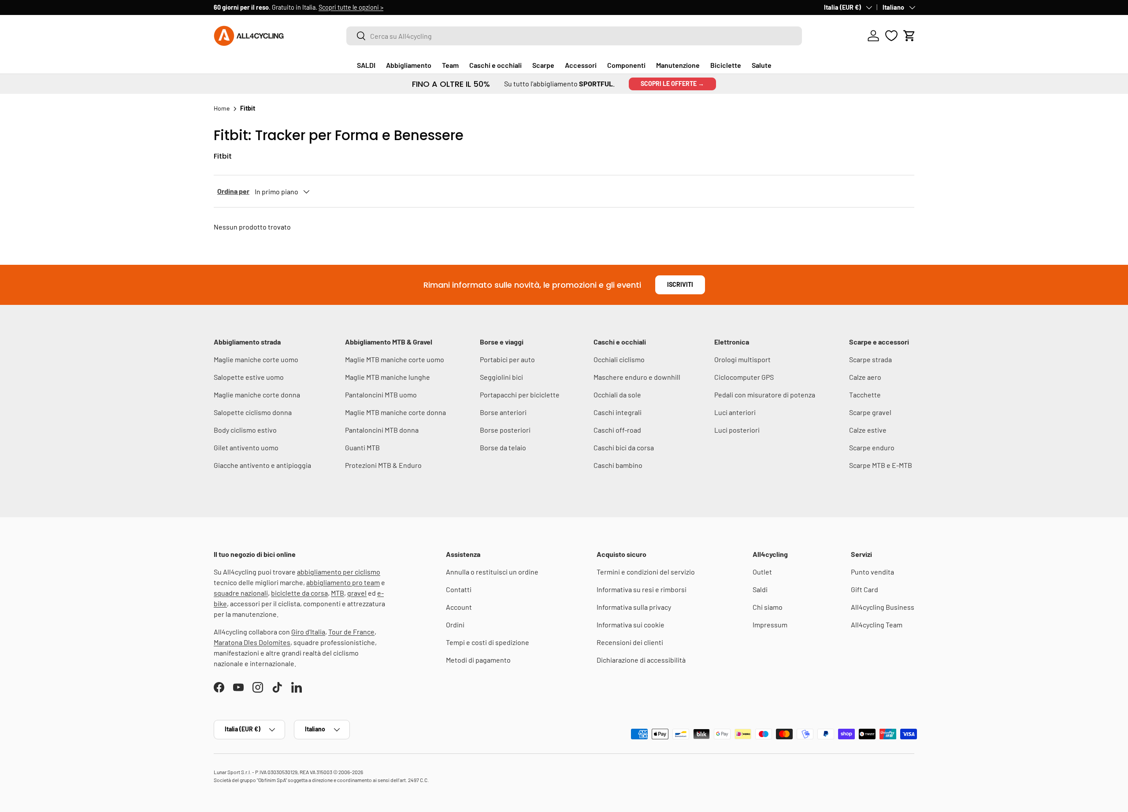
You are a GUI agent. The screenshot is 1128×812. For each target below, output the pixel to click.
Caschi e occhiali (495, 65)
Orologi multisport (742, 359)
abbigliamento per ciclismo (338, 571)
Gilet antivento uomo (246, 447)
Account (459, 607)
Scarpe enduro (871, 447)
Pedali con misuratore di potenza (764, 394)
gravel (357, 593)
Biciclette (725, 65)
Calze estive (868, 430)
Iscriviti (680, 284)
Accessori (581, 65)
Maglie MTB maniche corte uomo (394, 359)
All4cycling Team (876, 624)
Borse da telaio (503, 447)
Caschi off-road (617, 430)
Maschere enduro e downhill (637, 377)
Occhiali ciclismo (619, 359)
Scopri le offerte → (672, 83)
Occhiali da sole (617, 394)
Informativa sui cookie (630, 624)
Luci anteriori (735, 412)
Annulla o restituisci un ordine (492, 571)
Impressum (770, 624)
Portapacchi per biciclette (520, 394)
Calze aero (865, 377)
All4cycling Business (882, 607)
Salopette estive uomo (249, 377)
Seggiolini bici (501, 377)
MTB (337, 593)
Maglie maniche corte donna (257, 394)
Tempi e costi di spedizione (487, 642)
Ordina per (233, 191)
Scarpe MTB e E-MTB (880, 465)
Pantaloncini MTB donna (382, 430)
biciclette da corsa (299, 593)
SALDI (366, 65)
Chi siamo (768, 607)
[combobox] (574, 35)
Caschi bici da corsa (624, 447)
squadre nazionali (241, 593)
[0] (891, 35)
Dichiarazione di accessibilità (641, 660)
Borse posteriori (505, 430)
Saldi (760, 589)
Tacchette (865, 394)
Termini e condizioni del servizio (646, 571)
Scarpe (543, 65)
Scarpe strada (870, 359)
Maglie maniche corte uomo (256, 359)
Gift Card (864, 589)
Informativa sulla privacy (634, 607)
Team (450, 65)
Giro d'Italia (308, 631)
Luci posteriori (737, 430)
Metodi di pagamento (478, 660)
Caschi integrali (618, 412)
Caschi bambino (618, 465)
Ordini (455, 624)
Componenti (626, 65)
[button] (909, 35)
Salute (762, 65)
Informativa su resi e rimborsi (641, 589)
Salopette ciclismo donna (253, 412)
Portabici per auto (507, 359)
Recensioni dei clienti (630, 642)
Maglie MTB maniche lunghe (387, 377)
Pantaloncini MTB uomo (381, 394)
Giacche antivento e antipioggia (262, 465)
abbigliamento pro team (343, 582)
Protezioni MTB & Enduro (383, 465)
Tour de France (351, 631)
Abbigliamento (408, 65)
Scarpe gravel (870, 412)
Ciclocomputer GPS (744, 377)
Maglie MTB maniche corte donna (395, 412)
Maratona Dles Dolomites (252, 642)
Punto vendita (872, 571)
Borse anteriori (503, 412)
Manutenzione (678, 65)
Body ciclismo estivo (245, 430)
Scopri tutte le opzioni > (351, 7)
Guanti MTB (362, 447)
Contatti (458, 589)
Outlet (762, 571)
